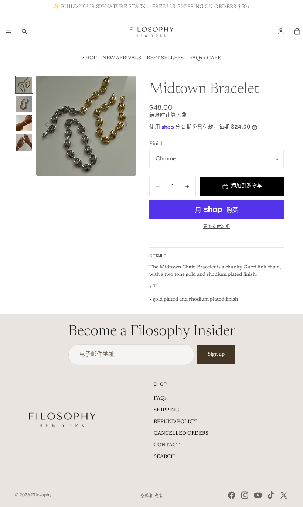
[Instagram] (244, 495)
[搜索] (24, 31)
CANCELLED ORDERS (181, 433)
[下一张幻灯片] (128, 125)
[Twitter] (283, 495)
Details (157, 256)
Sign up (216, 354)
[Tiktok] (270, 495)
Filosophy (41, 495)
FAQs (160, 398)
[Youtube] (257, 495)
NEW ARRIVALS (121, 58)
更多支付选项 (216, 227)
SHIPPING (166, 410)
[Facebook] (231, 495)
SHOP (89, 58)
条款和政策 (151, 496)
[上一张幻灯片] (44, 125)
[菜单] (8, 31)
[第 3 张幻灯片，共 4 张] (24, 123)
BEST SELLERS (165, 58)
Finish (156, 144)
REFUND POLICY (175, 422)
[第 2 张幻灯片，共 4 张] (24, 104)
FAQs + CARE (205, 58)
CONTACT (167, 445)
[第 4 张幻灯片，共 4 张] (24, 142)
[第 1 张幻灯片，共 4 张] (24, 85)
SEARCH (164, 456)
